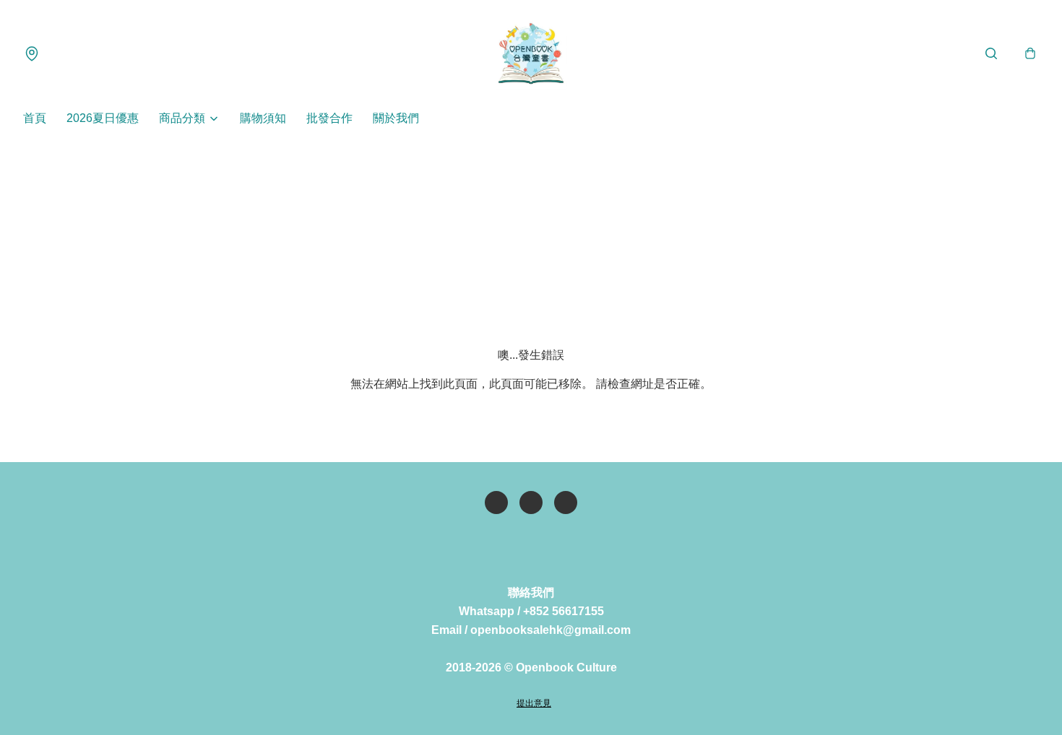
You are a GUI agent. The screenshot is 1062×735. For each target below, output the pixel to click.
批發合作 (329, 118)
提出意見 (534, 703)
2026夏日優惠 (102, 118)
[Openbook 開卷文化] (531, 53)
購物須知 (263, 118)
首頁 (34, 118)
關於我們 (396, 118)
